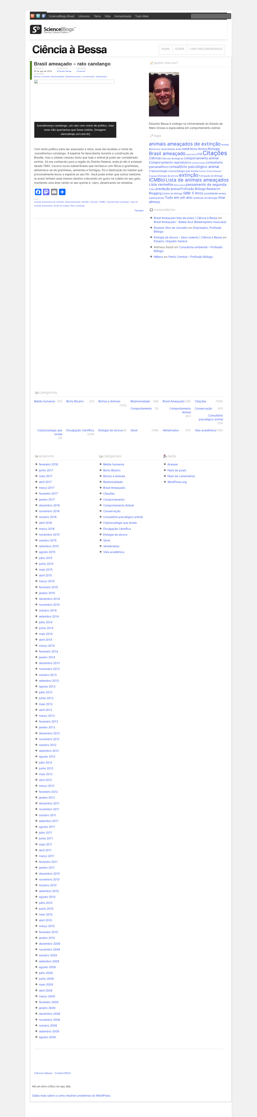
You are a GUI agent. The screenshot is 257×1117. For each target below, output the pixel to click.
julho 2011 (45, 832)
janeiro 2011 (47, 867)
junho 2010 (46, 908)
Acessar (172, 464)
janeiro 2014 (47, 657)
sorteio (222, 193)
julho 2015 (45, 558)
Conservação (88, 76)
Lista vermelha (161, 184)
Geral (134, 430)
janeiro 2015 (47, 593)
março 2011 (46, 856)
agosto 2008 (47, 1037)
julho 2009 (46, 972)
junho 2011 (46, 838)
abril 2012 (45, 780)
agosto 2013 (47, 686)
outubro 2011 (47, 815)
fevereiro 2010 (48, 932)
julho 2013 (45, 692)
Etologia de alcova (168, 176)
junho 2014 (46, 628)
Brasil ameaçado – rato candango (72, 63)
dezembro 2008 (49, 1013)
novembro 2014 (49, 604)
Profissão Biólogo (193, 189)
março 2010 (47, 926)
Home (165, 48)
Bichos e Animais (42, 76)
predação (163, 189)
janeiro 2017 (47, 499)
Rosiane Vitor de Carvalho (171, 227)
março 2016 (47, 528)
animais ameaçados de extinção (49, 202)
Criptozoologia (158, 171)
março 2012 (46, 785)
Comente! (81, 71)
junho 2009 (46, 978)
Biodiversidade (57, 76)
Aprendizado (168, 149)
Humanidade (122, 16)
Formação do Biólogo (211, 176)
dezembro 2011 (49, 803)
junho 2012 (46, 768)
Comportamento (141, 408)
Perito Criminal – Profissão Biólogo (190, 256)
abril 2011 (45, 850)
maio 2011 (45, 844)
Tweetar (139, 210)
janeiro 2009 (47, 1008)
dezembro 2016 (49, 505)
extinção (94, 202)
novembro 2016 (49, 511)
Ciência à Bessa (43, 1073)
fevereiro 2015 (48, 587)
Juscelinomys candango (118, 202)
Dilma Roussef (214, 171)
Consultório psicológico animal (211, 417)
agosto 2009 (47, 967)
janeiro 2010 (47, 937)
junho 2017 (46, 470)
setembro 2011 (48, 821)
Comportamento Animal (180, 410)
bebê (186, 149)
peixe (182, 185)
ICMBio (102, 202)
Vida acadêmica (205, 430)
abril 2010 (45, 920)
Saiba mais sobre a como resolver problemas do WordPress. (71, 1095)
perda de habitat (61, 206)
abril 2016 (45, 522)
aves (179, 149)
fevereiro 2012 (48, 791)
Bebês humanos (44, 401)
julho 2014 (45, 622)
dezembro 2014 (49, 598)
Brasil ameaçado (73, 202)
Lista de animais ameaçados (197, 180)
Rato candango (77, 206)
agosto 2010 (47, 896)
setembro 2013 (49, 680)
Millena (158, 256)
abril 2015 (45, 575)
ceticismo (191, 154)
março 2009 (47, 996)
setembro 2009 (49, 961)
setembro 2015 (49, 546)
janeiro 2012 (47, 797)
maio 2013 (46, 704)
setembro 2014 (49, 616)
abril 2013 (45, 710)
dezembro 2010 (49, 873)
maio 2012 (45, 774)
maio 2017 (45, 476)
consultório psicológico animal (193, 167)
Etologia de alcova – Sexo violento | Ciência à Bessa (188, 237)
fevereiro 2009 (48, 1002)
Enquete (153, 176)
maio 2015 (46, 569)
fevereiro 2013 (48, 721)
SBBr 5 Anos (193, 193)
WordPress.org (177, 482)
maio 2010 (46, 914)
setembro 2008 (49, 1031)
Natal (176, 185)
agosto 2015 (47, 552)
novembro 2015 (49, 534)
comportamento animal (201, 158)
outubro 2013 (48, 674)
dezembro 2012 (49, 733)
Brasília (85, 202)
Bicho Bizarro (198, 149)
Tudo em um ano (178, 197)
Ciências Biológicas (172, 158)
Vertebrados (101, 76)
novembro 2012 (49, 739)
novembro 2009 (49, 949)
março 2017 (46, 487)
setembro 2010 (49, 891)
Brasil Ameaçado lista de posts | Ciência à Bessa (185, 218)
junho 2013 (46, 698)
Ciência (155, 158)
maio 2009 (46, 984)
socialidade (211, 193)
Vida (107, 16)
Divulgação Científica (80, 430)
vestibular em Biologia (205, 198)
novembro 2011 (49, 809)
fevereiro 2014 (48, 651)
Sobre (180, 48)
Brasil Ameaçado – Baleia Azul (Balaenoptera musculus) (190, 222)
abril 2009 (45, 990)
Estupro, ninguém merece (170, 241)
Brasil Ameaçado (73, 76)
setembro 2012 (49, 750)
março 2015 (47, 581)
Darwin (202, 171)
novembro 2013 (49, 668)
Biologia (214, 149)
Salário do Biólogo (172, 193)
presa (175, 189)
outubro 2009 (48, 955)
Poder (152, 189)
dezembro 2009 (49, 943)
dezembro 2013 (49, 663)
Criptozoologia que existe (49, 432)
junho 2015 (46, 563)
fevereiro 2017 (48, 493)
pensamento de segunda (206, 184)
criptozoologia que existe (183, 171)
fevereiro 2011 (48, 861)
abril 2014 (45, 639)
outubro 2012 (47, 745)
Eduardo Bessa (64, 71)
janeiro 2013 (47, 727)
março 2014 (47, 645)
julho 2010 (45, 902)
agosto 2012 (47, 756)
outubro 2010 (48, 885)
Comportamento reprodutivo (170, 162)
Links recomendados (206, 48)
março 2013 (47, 715)
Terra (97, 16)
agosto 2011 (47, 826)
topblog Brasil (156, 198)
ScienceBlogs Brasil (61, 16)
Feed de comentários (181, 476)
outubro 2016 (48, 517)
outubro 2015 (48, 540)
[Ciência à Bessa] (72, 54)
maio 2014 (46, 633)
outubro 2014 (48, 610)
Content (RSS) (63, 1073)
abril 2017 (45, 482)
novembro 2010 (49, 879)
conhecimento (199, 163)
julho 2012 (45, 762)
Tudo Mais (142, 16)
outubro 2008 (48, 1025)
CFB (199, 154)
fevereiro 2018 (48, 464)
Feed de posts (176, 470)
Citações (215, 153)
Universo (84, 16)
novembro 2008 (49, 1019)
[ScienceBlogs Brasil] (53, 32)
